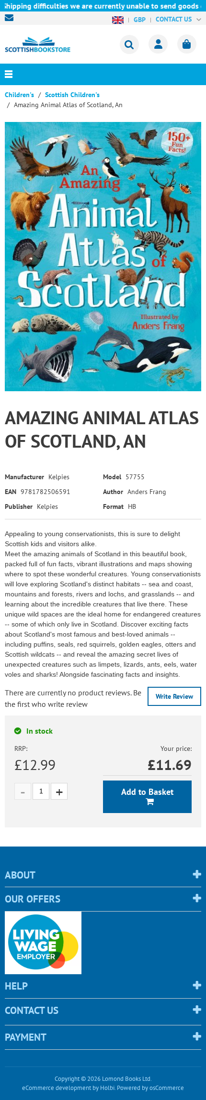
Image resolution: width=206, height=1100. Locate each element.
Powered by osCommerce (150, 1088)
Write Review (174, 696)
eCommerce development (56, 1088)
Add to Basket (147, 791)
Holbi (107, 1088)
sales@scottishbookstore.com (11, 17)
